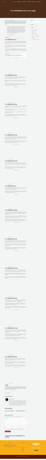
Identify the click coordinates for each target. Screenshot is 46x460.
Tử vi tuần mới (17, 30)
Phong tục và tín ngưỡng (34, 33)
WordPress (23, 449)
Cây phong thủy (35, 29)
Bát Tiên (32, 29)
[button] (15, 1)
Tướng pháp (33, 36)
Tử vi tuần (8, 26)
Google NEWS (23, 451)
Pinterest (23, 448)
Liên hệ (26, 456)
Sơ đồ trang (29, 456)
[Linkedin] (9, 393)
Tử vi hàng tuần (33, 39)
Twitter (23, 447)
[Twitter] (6, 393)
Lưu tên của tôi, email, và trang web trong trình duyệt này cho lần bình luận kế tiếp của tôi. (15, 429)
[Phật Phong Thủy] (5, 1)
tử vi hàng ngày (37, 36)
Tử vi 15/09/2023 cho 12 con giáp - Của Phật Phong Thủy (14, 55)
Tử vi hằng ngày (37, 443)
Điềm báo (38, 39)
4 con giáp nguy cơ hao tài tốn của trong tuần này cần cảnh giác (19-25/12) (21, 410)
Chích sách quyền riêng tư (22, 456)
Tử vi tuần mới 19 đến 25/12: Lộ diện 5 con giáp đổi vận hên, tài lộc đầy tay (9, 410)
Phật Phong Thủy (6, 444)
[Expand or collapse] (24, 37)
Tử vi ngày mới (6, 41)
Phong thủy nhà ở (33, 32)
